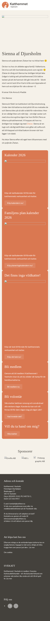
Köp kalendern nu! (15, 203)
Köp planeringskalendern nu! (20, 265)
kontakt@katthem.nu (17, 504)
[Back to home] (15, 5)
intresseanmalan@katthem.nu (15, 519)
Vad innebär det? (14, 416)
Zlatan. (30, 123)
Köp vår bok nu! (14, 357)
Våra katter (12, 433)
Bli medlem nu (13, 386)
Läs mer (32, 547)
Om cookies (8, 552)
